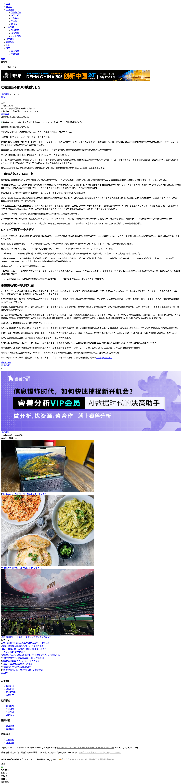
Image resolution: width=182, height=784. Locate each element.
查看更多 (5, 673)
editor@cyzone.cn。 (104, 358)
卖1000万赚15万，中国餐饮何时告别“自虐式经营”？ (24, 649)
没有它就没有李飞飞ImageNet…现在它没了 (20, 661)
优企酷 (14, 21)
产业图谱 (10, 712)
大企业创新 (16, 36)
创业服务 (10, 10)
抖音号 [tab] (4, 779)
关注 (3, 97)
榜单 (8, 48)
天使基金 (15, 18)
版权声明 (10, 740)
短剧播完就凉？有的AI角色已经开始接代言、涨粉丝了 (26, 643)
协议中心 (10, 743)
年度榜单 (15, 51)
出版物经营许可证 (106, 759)
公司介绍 (10, 686)
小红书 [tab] (4, 776)
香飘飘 (4, 362)
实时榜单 (15, 54)
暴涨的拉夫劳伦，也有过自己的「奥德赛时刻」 (24, 670)
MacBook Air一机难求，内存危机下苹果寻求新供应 (24, 494)
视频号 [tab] (4, 773)
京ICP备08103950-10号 (104, 748)
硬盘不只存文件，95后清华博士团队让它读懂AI (23, 658)
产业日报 (10, 709)
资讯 (8, 4)
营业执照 (93, 759)
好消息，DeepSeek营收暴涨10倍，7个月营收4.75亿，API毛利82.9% (31, 655)
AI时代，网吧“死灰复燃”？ (14, 652)
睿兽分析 (10, 42)
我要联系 (5, 114)
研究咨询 (10, 39)
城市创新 (15, 33)
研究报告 (10, 715)
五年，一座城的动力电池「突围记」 (18, 664)
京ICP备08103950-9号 (85, 748)
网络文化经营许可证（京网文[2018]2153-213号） (100, 753)
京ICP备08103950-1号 (66, 748)
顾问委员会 (11, 692)
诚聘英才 (10, 695)
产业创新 (10, 27)
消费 (9, 362)
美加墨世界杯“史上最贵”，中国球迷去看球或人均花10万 (26, 637)
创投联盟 (15, 30)
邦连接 (9, 7)
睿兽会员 (10, 706)
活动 (8, 45)
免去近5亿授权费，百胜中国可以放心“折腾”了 (22, 568)
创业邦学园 (16, 12)
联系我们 (10, 689)
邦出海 (14, 24)
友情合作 (10, 729)
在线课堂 (15, 15)
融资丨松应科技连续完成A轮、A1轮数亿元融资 (23, 646)
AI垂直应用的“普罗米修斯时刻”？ (17, 667)
